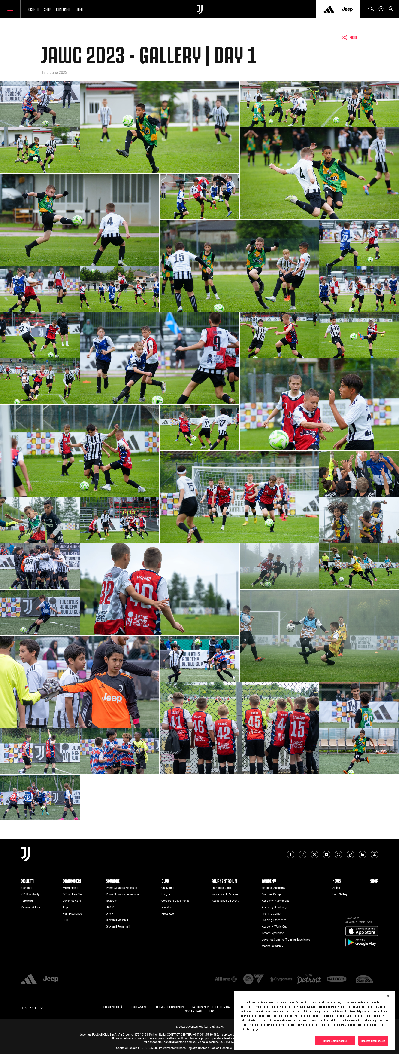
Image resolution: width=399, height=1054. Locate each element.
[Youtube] (326, 854)
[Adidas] (328, 9)
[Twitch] (374, 854)
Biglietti (33, 9)
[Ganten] (364, 979)
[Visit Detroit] (309, 979)
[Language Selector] (41, 1009)
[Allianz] (226, 979)
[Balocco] (337, 979)
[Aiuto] (381, 10)
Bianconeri (63, 9)
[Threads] (314, 854)
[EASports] (254, 979)
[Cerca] (371, 10)
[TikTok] (350, 854)
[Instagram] (302, 854)
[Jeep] (347, 9)
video (79, 9)
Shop (47, 9)
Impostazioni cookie (335, 1040)
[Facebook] (290, 854)
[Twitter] (338, 854)
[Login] (390, 10)
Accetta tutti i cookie (373, 1040)
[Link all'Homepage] (200, 9)
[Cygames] (281, 979)
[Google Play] (361, 943)
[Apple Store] (361, 931)
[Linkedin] (362, 854)
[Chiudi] (388, 996)
